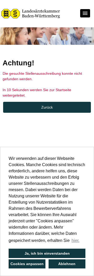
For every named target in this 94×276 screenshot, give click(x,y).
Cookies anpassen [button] (27, 264)
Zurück (47, 107)
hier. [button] (75, 240)
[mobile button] (85, 13)
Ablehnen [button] (66, 264)
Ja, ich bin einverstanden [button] (47, 253)
